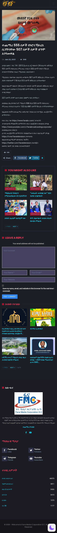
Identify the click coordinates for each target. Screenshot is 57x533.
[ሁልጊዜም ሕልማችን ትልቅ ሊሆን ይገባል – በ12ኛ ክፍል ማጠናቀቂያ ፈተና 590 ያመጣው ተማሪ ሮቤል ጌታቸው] (42, 346)
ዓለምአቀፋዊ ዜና (7, 484)
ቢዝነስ (4, 500)
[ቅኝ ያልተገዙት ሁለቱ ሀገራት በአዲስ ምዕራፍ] (41, 207)
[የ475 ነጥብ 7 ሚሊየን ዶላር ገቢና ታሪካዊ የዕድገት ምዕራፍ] (14, 346)
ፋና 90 (4, 506)
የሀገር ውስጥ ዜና (10, 189)
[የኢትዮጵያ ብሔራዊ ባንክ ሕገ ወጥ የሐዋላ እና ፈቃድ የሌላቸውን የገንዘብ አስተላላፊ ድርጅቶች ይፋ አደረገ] (14, 317)
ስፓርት (4, 495)
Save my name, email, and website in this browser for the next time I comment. (28, 290)
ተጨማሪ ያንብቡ (28, 427)
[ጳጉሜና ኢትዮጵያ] (42, 317)
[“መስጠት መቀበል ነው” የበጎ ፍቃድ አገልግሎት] (41, 182)
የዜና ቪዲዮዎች (7, 489)
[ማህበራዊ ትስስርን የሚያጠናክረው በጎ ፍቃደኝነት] (16, 182)
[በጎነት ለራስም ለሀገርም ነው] (16, 207)
